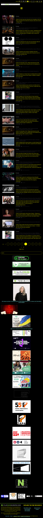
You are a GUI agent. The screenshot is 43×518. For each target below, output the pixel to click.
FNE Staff (24, 23)
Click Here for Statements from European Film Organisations (21, 328)
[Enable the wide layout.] (33, 1)
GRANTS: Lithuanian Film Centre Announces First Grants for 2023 (27, 39)
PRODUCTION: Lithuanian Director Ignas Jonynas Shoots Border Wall (28, 140)
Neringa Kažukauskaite (25, 44)
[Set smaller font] (37, 1)
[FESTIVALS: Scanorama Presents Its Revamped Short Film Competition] (8, 188)
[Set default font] (39, 1)
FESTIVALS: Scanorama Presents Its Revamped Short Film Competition (27, 187)
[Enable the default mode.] (19, 1)
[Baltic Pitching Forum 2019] (8, 223)
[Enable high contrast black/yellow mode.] (25, 1)
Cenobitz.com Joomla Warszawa (25, 516)
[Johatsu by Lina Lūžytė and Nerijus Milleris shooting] (8, 200)
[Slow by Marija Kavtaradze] (8, 120)
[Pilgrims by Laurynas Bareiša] (8, 212)
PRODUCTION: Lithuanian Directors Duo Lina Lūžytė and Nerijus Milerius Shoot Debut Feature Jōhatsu (28, 199)
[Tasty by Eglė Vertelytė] (8, 163)
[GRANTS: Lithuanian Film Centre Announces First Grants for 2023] (8, 40)
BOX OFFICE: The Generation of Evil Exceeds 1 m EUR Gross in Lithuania (27, 60)
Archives (37, 509)
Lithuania (17, 16)
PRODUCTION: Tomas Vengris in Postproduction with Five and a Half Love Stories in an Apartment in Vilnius (28, 107)
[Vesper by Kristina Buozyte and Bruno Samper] (8, 73)
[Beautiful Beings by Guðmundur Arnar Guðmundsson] (8, 152)
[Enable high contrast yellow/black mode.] (27, 1)
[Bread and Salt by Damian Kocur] (8, 19)
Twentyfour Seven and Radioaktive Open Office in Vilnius (28, 49)
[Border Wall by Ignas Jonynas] (8, 141)
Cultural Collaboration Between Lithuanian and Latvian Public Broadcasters (27, 94)
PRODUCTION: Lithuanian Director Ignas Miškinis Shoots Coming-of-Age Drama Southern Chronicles (28, 233)
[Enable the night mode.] (21, 1)
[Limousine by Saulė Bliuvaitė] (8, 176)
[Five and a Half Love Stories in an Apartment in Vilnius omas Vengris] (8, 107)
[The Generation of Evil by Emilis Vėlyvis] (8, 61)
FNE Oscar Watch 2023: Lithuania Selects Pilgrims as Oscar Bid (28, 211)
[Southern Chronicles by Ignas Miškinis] (8, 95)
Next (21, 247)
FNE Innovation (27, 510)
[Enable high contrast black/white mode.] (23, 1)
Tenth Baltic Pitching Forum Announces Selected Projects (28, 222)
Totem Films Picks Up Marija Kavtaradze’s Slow (27, 118)
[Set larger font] (41, 1)
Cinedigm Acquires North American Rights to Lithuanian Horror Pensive (27, 28)
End (23, 247)
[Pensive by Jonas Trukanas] (8, 29)
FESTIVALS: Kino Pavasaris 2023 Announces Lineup (28, 17)
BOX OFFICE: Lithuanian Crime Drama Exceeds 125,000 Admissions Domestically (27, 129)
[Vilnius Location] (8, 50)
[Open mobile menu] (21, 8)
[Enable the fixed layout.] (32, 1)
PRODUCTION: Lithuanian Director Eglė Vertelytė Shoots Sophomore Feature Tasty (28, 162)
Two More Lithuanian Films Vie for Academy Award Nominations (28, 175)
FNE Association (27, 509)
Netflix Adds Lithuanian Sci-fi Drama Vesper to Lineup (27, 72)
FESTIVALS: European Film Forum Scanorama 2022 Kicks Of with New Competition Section (28, 151)
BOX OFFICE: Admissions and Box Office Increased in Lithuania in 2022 (28, 83)
